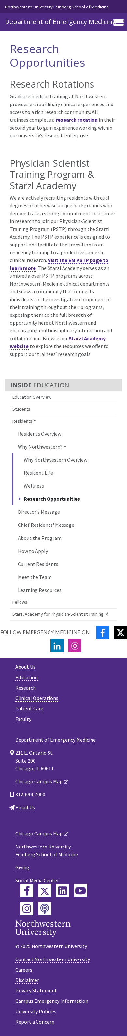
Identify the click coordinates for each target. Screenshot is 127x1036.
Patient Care (29, 708)
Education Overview (31, 397)
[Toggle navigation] (118, 23)
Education (26, 677)
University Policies (35, 1011)
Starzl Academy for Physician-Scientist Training (58, 614)
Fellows (19, 602)
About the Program (40, 538)
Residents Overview (39, 433)
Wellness (34, 486)
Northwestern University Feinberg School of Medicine (57, 7)
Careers (23, 969)
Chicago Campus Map (39, 781)
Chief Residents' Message (46, 525)
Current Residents (38, 564)
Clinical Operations (36, 698)
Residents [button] (22, 421)
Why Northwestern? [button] (40, 446)
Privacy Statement (36, 990)
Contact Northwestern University (52, 959)
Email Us (25, 807)
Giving (22, 867)
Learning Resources (40, 590)
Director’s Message (39, 512)
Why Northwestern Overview (55, 459)
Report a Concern (34, 1021)
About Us (25, 667)
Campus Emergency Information (51, 1001)
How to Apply (33, 551)
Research (25, 687)
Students (21, 409)
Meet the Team (35, 577)
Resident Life (38, 472)
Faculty (23, 719)
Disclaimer (27, 980)
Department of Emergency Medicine (60, 21)
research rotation (77, 120)
